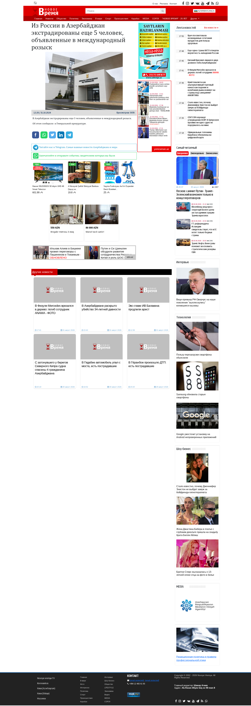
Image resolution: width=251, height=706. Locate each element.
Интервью (108, 677)
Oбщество (61, 18)
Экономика (87, 18)
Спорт (108, 18)
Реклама (164, 3)
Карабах (135, 18)
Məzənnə (41, 698)
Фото (82, 684)
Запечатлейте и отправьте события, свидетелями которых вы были (76, 155)
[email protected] (137, 680)
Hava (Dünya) (43, 693)
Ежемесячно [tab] (212, 153)
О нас (155, 3)
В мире (98, 18)
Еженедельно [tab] (197, 153)
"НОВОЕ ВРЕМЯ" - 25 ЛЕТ (174, 18)
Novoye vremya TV (46, 678)
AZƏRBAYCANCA (206, 11)
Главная (38, 18)
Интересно (84, 688)
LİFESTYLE (109, 688)
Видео (107, 695)
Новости (49, 18)
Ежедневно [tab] (182, 153)
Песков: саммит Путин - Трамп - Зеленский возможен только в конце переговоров (195, 194)
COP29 (155, 18)
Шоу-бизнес (109, 681)
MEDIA (146, 18)
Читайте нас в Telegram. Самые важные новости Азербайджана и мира (77, 147)
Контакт (173, 3)
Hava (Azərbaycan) (46, 688)
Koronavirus (42, 683)
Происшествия (121, 18)
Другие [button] (194, 18)
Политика (73, 18)
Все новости (210, 28)
